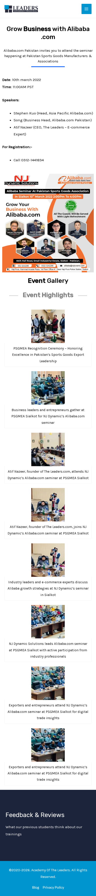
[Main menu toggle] (86, 9)
